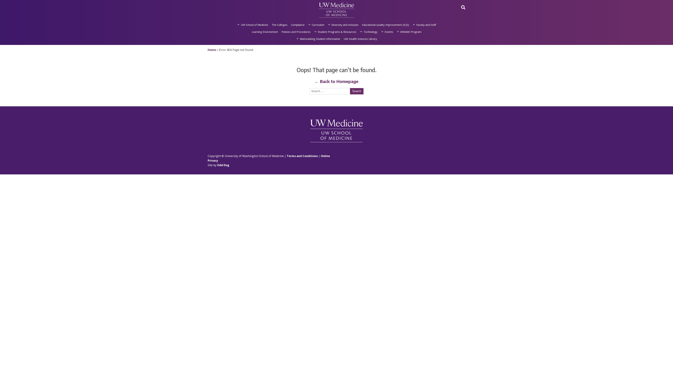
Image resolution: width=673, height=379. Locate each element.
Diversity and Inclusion (344, 24)
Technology (370, 32)
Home (212, 50)
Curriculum (318, 24)
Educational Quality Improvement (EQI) (385, 24)
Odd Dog (223, 165)
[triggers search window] (463, 7)
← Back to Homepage (336, 81)
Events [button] (389, 32)
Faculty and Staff (426, 24)
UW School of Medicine (254, 24)
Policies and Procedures (296, 32)
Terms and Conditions (302, 156)
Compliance (298, 24)
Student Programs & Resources (337, 32)
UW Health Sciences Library (360, 39)
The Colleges (279, 24)
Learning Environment (265, 32)
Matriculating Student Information (320, 39)
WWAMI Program (410, 32)
